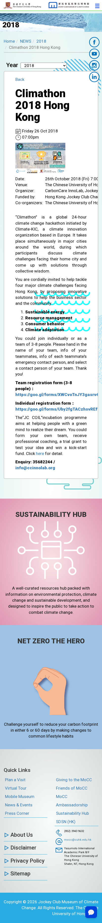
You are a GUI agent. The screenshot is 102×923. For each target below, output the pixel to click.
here (40, 453)
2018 (41, 41)
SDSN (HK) (66, 821)
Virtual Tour (15, 788)
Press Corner (17, 813)
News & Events (18, 804)
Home (9, 41)
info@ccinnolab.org (35, 467)
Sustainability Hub (72, 813)
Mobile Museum (19, 796)
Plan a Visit (15, 779)
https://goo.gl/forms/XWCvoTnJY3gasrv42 (58, 394)
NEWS (25, 41)
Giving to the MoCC (74, 779)
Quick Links (17, 770)
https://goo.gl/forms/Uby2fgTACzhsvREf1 (57, 409)
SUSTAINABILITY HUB (51, 514)
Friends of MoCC (71, 788)
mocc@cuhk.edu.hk (77, 839)
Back (19, 79)
